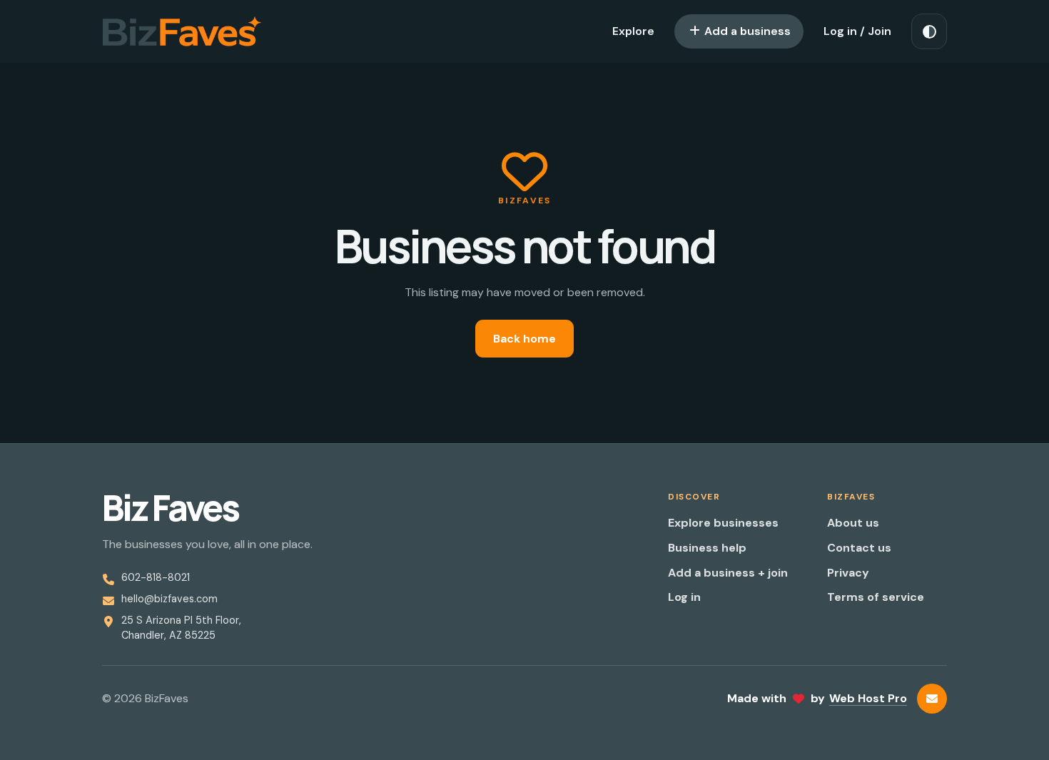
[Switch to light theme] (929, 31)
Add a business (746, 31)
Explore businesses (723, 522)
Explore (633, 31)
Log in (684, 596)
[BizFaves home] (182, 31)
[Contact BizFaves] (932, 699)
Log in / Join (857, 31)
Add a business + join (728, 572)
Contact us (859, 547)
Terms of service (875, 596)
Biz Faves (170, 508)
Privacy (848, 572)
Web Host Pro (868, 698)
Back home (524, 338)
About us (853, 522)
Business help (707, 547)
